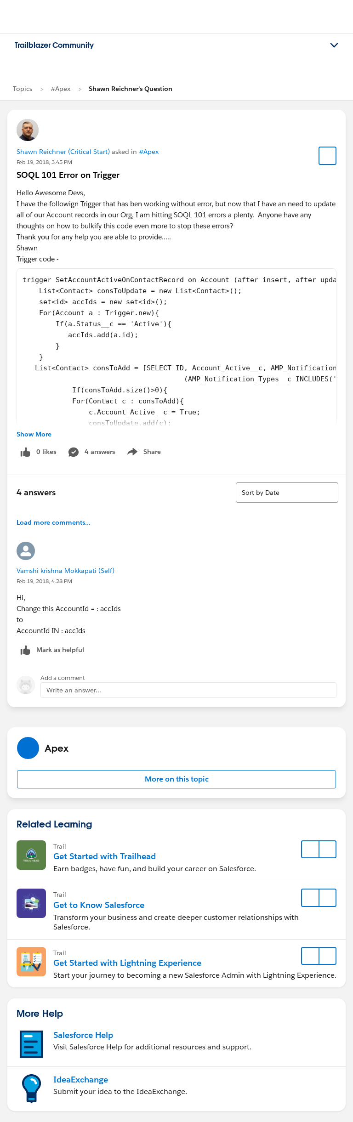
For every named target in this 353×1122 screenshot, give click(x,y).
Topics (22, 89)
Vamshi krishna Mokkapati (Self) (65, 571)
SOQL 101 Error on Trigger (68, 175)
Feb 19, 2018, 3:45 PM (44, 162)
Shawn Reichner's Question (130, 89)
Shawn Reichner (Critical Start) (63, 151)
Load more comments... (54, 522)
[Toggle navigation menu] (334, 45)
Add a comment (62, 678)
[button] (176, 779)
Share (142, 453)
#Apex (60, 89)
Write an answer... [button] (73, 690)
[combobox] (287, 492)
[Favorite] (327, 155)
